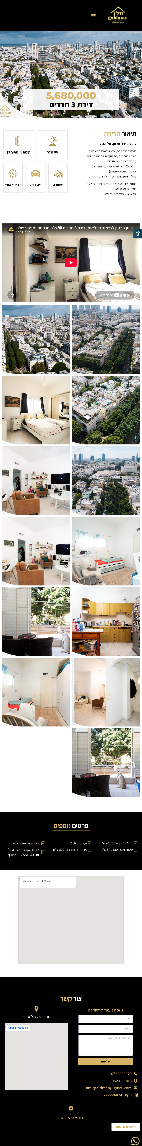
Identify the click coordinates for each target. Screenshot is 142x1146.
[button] (93, 15)
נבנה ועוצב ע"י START (71, 1118)
